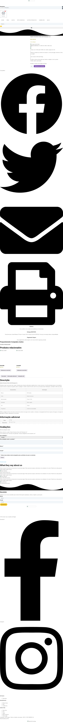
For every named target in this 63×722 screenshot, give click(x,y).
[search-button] (1, 26)
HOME (2, 20)
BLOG (48, 20)
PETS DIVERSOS (21, 20)
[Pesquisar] (62, 7)
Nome (1, 446)
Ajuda (45, 63)
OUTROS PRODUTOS (32, 20)
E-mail (2, 450)
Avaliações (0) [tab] (21, 376)
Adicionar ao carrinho (39, 66)
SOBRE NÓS (42, 20)
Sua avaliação (3, 435)
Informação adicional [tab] (12, 376)
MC (8, 718)
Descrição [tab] (4, 376)
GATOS (13, 20)
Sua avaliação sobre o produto (7, 439)
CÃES (8, 20)
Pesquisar (2, 6)
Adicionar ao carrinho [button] (5, 370)
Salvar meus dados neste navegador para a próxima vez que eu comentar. (18, 455)
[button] (31, 28)
